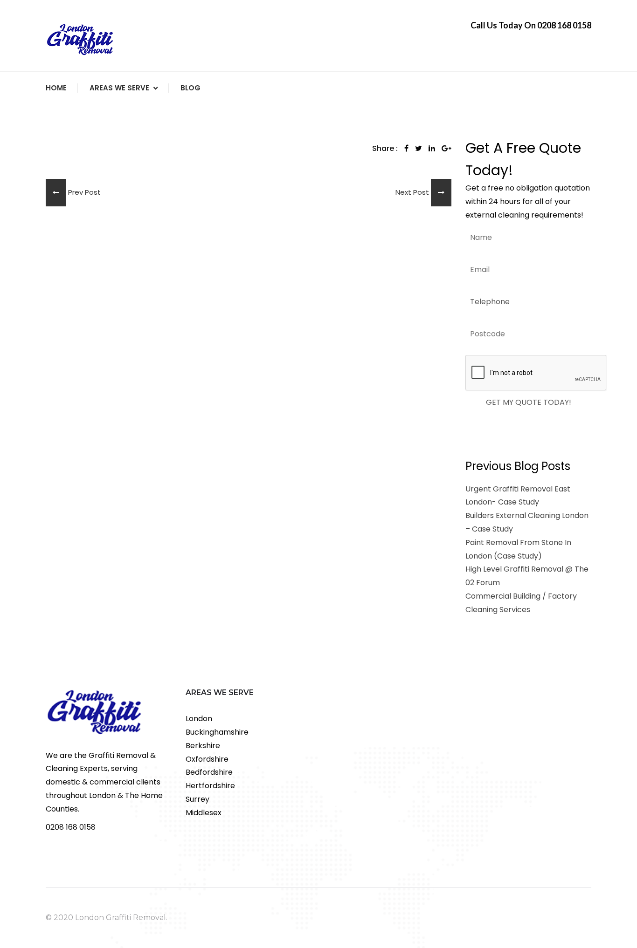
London (199, 718)
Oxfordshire (207, 759)
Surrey (197, 799)
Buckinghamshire (217, 732)
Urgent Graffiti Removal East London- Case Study (517, 496)
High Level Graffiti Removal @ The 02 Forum (527, 576)
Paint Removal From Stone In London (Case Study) (518, 549)
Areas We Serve (119, 88)
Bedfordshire (209, 772)
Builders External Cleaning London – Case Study (527, 522)
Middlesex (204, 812)
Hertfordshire (210, 785)
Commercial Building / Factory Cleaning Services (521, 603)
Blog (190, 88)
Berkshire (203, 745)
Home (56, 88)
